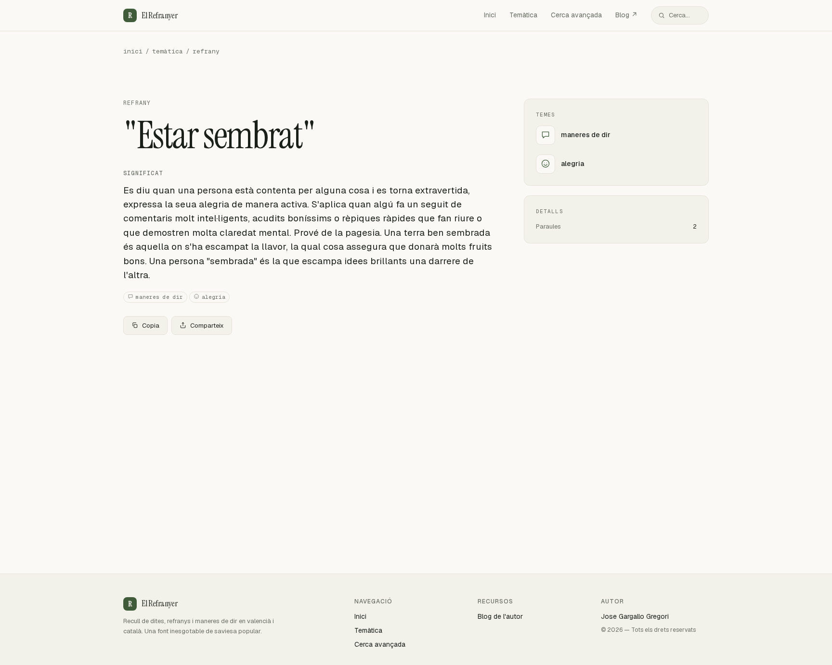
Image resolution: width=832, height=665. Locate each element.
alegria (213, 297)
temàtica (167, 51)
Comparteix (207, 325)
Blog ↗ (626, 15)
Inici (490, 15)
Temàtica (523, 15)
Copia (150, 325)
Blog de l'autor (500, 616)
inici (133, 51)
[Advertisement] (308, 413)
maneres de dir (159, 297)
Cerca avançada (576, 15)
